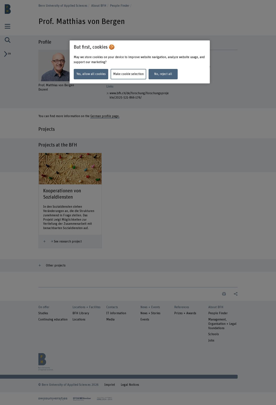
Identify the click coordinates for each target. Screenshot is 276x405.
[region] (140, 61)
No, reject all (163, 74)
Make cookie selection (128, 74)
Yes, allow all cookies (91, 74)
